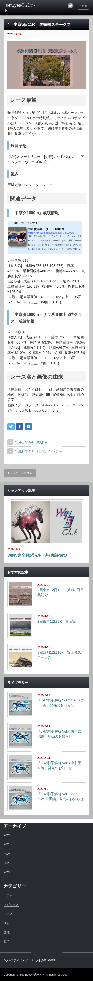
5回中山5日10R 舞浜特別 (31, 442)
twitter (70, 5)
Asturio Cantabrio (55, 405)
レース (8, 914)
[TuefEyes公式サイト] (22, 8)
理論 (7, 923)
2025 (7, 844)
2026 (7, 835)
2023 (7, 863)
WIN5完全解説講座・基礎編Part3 (37, 555)
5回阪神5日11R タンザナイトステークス (40, 451)
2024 (7, 854)
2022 (7, 872)
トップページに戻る (19, 472)
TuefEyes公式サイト (32, 974)
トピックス (11, 904)
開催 (7, 932)
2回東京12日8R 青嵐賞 (56, 621)
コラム (8, 895)
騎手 (7, 942)
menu (83, 5)
